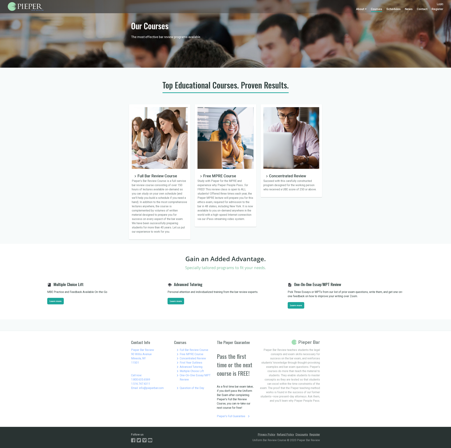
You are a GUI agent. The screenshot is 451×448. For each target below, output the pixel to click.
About (360, 9)
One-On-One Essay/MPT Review (193, 377)
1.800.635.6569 (140, 379)
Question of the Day (189, 388)
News (409, 9)
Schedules (393, 9)
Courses (376, 9)
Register (437, 9)
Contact (422, 9)
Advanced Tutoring (188, 367)
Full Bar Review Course (191, 350)
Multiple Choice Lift (189, 371)
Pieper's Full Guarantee (234, 416)
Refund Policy (285, 434)
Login (440, 3)
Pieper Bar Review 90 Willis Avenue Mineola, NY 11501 (142, 356)
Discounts (301, 434)
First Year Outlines (188, 363)
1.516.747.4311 (140, 383)
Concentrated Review (190, 358)
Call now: (136, 375)
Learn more (55, 301)
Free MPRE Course (189, 354)
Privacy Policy (266, 434)
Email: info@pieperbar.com (147, 388)
